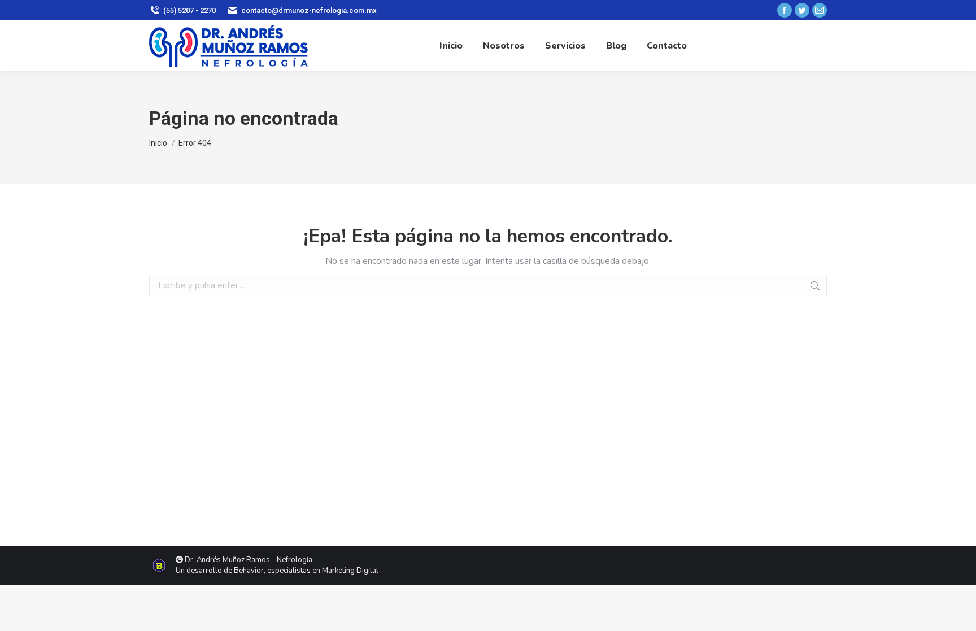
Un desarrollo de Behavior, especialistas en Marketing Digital (277, 570)
